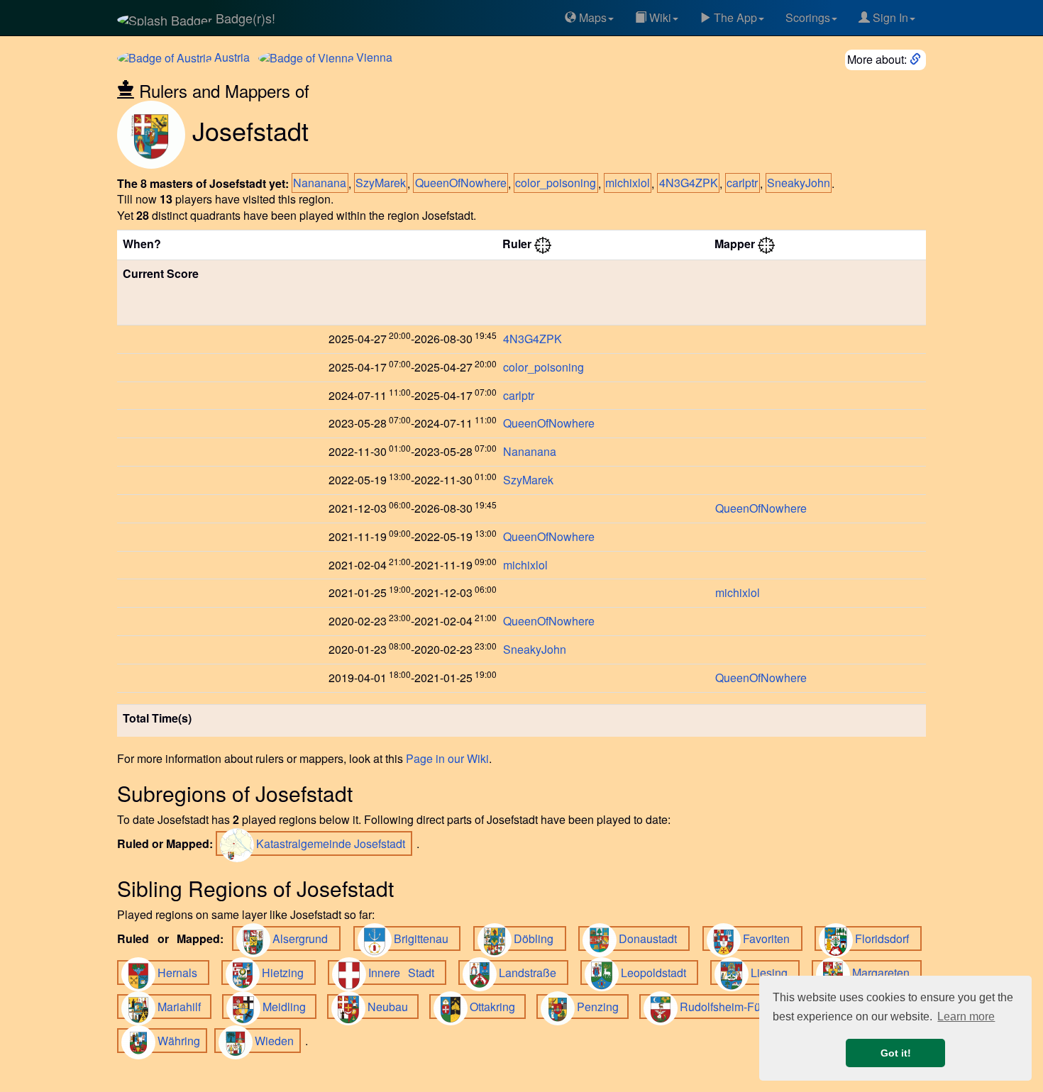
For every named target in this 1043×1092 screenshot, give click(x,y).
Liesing (773, 972)
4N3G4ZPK (688, 183)
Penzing (601, 1006)
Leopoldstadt (657, 972)
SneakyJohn (798, 183)
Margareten (884, 972)
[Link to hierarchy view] (542, 243)
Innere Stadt (405, 972)
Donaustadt (652, 938)
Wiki (658, 17)
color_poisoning (555, 183)
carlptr (742, 183)
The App (734, 17)
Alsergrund (304, 938)
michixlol (627, 183)
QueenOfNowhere (461, 183)
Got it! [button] (896, 1053)
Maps (591, 17)
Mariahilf (182, 1006)
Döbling (538, 938)
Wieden (276, 1040)
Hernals (181, 972)
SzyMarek (380, 183)
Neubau (391, 1006)
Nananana (319, 183)
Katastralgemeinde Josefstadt (332, 843)
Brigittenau (425, 938)
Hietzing (286, 972)
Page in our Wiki (447, 758)
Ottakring (496, 1006)
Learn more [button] (966, 1016)
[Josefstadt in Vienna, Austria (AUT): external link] (917, 59)
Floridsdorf (886, 938)
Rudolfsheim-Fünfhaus (740, 1006)
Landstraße (531, 972)
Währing (180, 1040)
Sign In (889, 17)
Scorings (807, 17)
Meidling (287, 1006)
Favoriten (770, 938)
